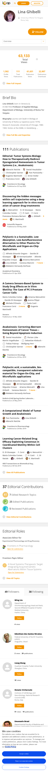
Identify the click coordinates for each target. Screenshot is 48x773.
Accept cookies (24, 753)
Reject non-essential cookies (24, 761)
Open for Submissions (16, 572)
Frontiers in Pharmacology (20, 546)
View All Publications (15, 472)
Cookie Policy (10, 747)
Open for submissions (15, 549)
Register (37, 3)
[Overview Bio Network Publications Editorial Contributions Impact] (24, 41)
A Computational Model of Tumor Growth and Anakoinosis (22, 412)
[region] (24, 750)
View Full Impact (13, 83)
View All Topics (13, 578)
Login (23, 3)
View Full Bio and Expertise (18, 135)
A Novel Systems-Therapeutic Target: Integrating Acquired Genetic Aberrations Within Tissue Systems (25, 567)
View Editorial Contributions (18, 517)
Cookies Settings (24, 767)
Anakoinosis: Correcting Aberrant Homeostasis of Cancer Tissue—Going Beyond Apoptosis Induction (22, 330)
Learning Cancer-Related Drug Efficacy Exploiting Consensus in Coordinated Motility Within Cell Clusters (21, 443)
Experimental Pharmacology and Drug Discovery (21, 541)
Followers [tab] (12, 591)
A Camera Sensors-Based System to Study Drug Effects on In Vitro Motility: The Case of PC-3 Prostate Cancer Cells (23, 288)
